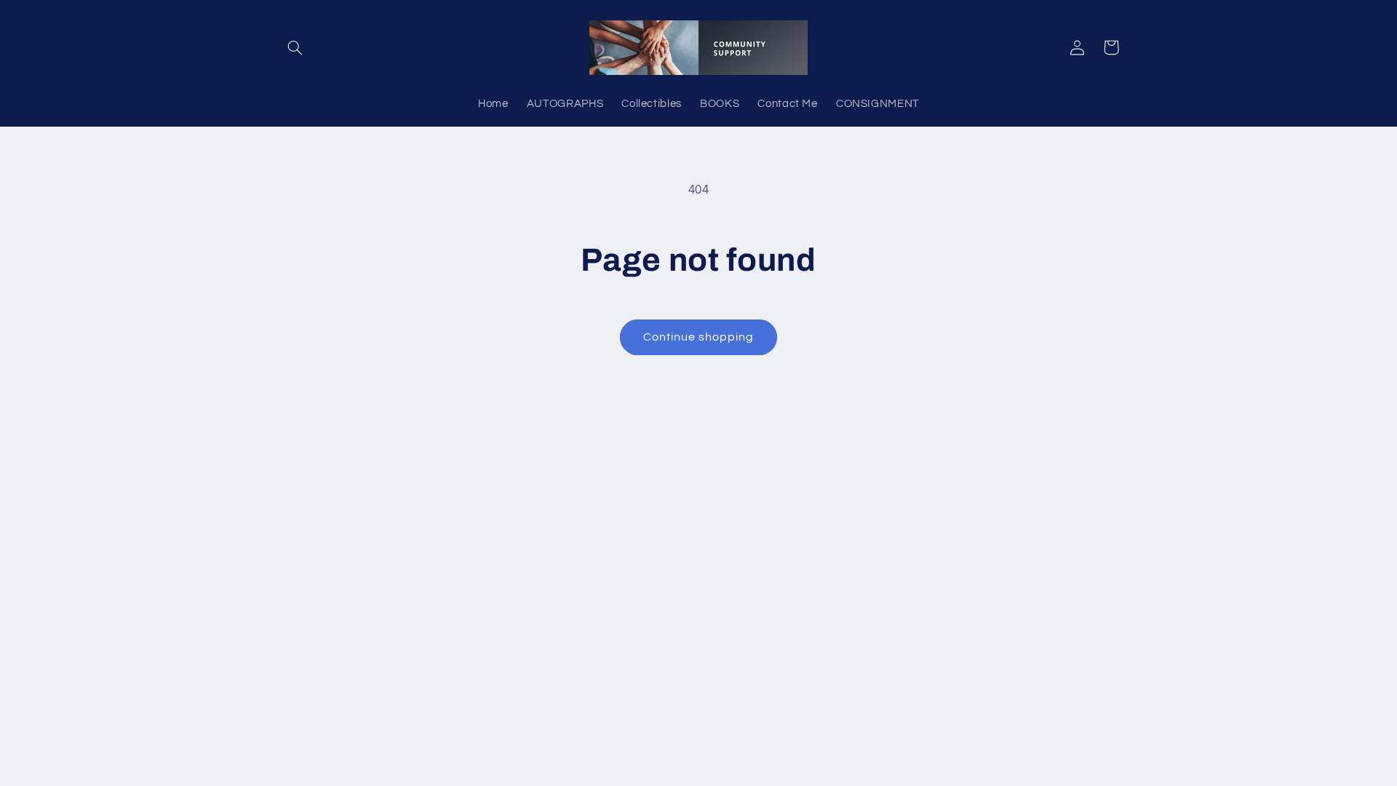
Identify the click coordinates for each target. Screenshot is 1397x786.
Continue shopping (699, 337)
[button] (295, 47)
